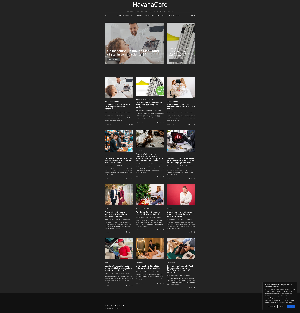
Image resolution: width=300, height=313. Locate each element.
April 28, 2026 (147, 271)
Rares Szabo (139, 271)
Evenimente (142, 208)
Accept (291, 306)
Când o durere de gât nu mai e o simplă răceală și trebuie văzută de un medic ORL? (180, 214)
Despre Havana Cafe (124, 16)
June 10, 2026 (149, 163)
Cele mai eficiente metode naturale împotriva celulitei (148, 267)
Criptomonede (170, 155)
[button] (194, 15)
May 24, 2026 (118, 219)
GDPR (178, 16)
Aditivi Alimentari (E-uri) (155, 16)
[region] (279, 296)
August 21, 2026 (119, 112)
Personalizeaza (271, 306)
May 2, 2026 (180, 219)
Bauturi (138, 151)
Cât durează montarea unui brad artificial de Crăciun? (148, 213)
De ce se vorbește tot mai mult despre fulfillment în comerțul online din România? (118, 160)
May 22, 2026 (149, 217)
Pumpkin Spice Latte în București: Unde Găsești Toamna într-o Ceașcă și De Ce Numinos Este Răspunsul (149, 157)
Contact (170, 16)
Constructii (177, 48)
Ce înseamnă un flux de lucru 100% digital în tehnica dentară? (133, 52)
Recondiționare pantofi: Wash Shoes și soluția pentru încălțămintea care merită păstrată (180, 269)
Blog (108, 47)
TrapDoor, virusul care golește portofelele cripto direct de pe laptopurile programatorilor (180, 160)
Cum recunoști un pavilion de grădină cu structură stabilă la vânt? (180, 53)
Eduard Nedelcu (109, 112)
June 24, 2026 (118, 165)
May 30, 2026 (180, 165)
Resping (282, 306)
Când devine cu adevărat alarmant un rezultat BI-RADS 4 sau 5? (181, 106)
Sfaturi (148, 208)
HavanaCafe (115, 305)
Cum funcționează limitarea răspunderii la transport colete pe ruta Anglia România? (118, 268)
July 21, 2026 (149, 110)
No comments (127, 112)
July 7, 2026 (180, 112)
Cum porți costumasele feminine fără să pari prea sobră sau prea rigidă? (116, 214)
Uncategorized (144, 151)
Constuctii (185, 48)
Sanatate (114, 47)
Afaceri (171, 48)
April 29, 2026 (118, 273)
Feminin (138, 16)
